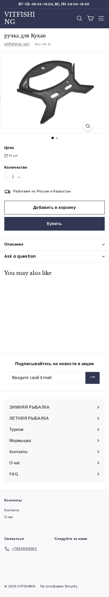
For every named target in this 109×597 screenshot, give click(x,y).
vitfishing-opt (17, 44)
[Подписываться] (92, 378)
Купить (54, 224)
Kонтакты (11, 510)
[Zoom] (88, 126)
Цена (9, 147)
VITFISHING (19, 18)
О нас (8, 517)
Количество (15, 167)
